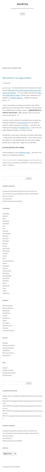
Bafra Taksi (6, 401)
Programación (7, 271)
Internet (5, 253)
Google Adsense (16, 98)
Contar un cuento (8, 196)
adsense (5, 162)
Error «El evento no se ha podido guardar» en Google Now (20, 193)
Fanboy (5, 315)
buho (10, 162)
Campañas (6, 221)
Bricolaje (5, 343)
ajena (28, 152)
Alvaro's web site (8, 308)
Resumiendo (6, 355)
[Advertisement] (22, 38)
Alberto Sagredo (8, 305)
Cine (4, 226)
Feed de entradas (8, 370)
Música (5, 263)
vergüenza (22, 152)
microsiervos (16, 162)
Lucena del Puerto (8, 261)
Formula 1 (6, 238)
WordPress (6, 293)
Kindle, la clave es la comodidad (12, 201)
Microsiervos (23, 123)
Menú (22, 13)
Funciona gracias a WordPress (11, 466)
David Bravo (6, 313)
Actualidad (6, 213)
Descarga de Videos (9, 345)
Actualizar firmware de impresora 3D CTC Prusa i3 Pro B (20, 191)
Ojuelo (5, 320)
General (5, 243)
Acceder (5, 368)
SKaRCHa (22, 4)
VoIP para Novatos (8, 330)
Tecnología (6, 278)
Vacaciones (6, 286)
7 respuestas (6, 83)
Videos (5, 290)
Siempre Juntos (7, 325)
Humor (5, 246)
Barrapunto (6, 310)
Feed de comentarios (9, 373)
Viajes (4, 288)
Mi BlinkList (6, 350)
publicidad (24, 162)
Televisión (6, 281)
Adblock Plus (24, 128)
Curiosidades (7, 233)
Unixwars (5, 328)
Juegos (5, 256)
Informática (6, 251)
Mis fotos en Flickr (8, 353)
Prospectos (6, 323)
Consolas (5, 231)
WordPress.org (7, 375)
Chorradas (6, 223)
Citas (4, 228)
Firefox (14, 128)
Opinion (25, 160)
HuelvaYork (6, 318)
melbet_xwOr (7, 396)
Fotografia (6, 241)
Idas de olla (6, 248)
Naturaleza (6, 266)
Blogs (20, 160)
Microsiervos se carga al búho (17, 77)
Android (5, 216)
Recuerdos (6, 273)
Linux (4, 258)
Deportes (5, 236)
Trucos (5, 283)
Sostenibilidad (7, 276)
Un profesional (7, 198)
